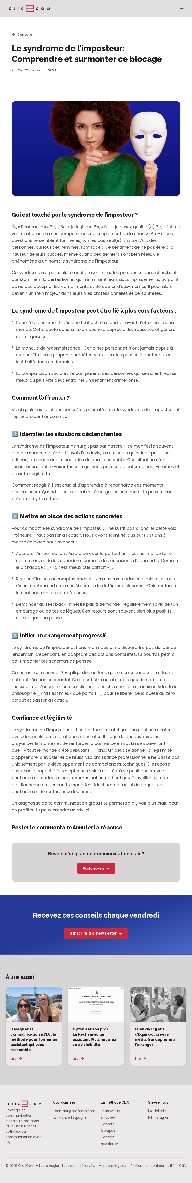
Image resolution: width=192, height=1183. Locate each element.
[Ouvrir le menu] (181, 8)
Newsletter (109, 1143)
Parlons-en (93, 868)
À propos (108, 1130)
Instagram (162, 1117)
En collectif (110, 1117)
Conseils (24, 34)
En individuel (111, 1110)
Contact (107, 1137)
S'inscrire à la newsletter (93, 933)
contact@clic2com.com (73, 1110)
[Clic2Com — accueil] (30, 8)
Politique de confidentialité (152, 1165)
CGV (182, 1165)
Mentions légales (112, 1165)
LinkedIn (160, 1110)
